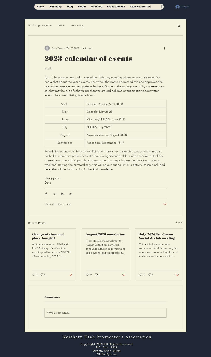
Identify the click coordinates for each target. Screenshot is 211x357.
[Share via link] (70, 193)
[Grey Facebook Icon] (162, 6)
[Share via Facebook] (46, 193)
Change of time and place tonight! (48, 236)
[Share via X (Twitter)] (54, 193)
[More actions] (164, 48)
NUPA (62, 25)
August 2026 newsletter (105, 234)
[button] (178, 25)
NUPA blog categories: (40, 25)
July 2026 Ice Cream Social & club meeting (157, 236)
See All (179, 222)
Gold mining (77, 25)
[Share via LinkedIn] (62, 193)
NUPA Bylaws (107, 354)
